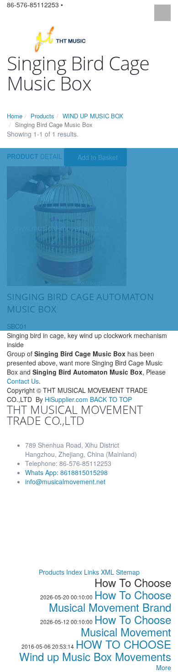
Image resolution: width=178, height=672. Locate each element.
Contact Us (23, 381)
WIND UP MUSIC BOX (93, 115)
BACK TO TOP (111, 399)
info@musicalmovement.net (65, 481)
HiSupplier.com (66, 399)
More (163, 667)
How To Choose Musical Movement (126, 625)
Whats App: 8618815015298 (66, 472)
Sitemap (128, 572)
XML (107, 572)
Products (42, 115)
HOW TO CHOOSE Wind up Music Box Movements (95, 650)
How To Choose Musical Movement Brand (110, 601)
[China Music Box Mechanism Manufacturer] (63, 38)
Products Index (60, 572)
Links (91, 572)
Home (14, 115)
